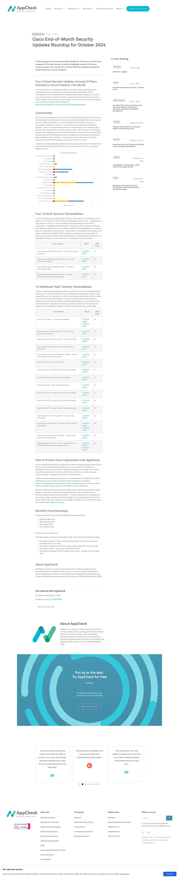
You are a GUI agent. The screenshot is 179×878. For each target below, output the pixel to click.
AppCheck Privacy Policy (83, 822)
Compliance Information (83, 832)
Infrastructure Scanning (50, 822)
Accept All (169, 874)
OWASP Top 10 (113, 827)
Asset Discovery (47, 855)
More (118, 9)
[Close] (177, 868)
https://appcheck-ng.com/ (55, 502)
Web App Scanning (48, 818)
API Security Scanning (49, 832)
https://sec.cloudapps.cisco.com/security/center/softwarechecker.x (60, 483)
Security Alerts (38, 34)
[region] (89, 872)
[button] (79, 784)
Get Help (87, 9)
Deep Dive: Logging (120, 72)
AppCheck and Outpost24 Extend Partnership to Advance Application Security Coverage (126, 187)
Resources (72, 9)
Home (48, 9)
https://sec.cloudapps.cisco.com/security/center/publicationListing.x (60, 105)
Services (58, 9)
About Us (78, 818)
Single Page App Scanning (51, 827)
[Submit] (169, 818)
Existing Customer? (81, 836)
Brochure (111, 818)
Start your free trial (138, 9)
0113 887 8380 (56, 599)
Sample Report (113, 832)
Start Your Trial (113, 836)
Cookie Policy (124, 874)
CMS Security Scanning (50, 841)
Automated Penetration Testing (53, 850)
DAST (43, 845)
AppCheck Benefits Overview (119, 822)
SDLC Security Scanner (49, 836)
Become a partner (104, 9)
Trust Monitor (46, 859)
